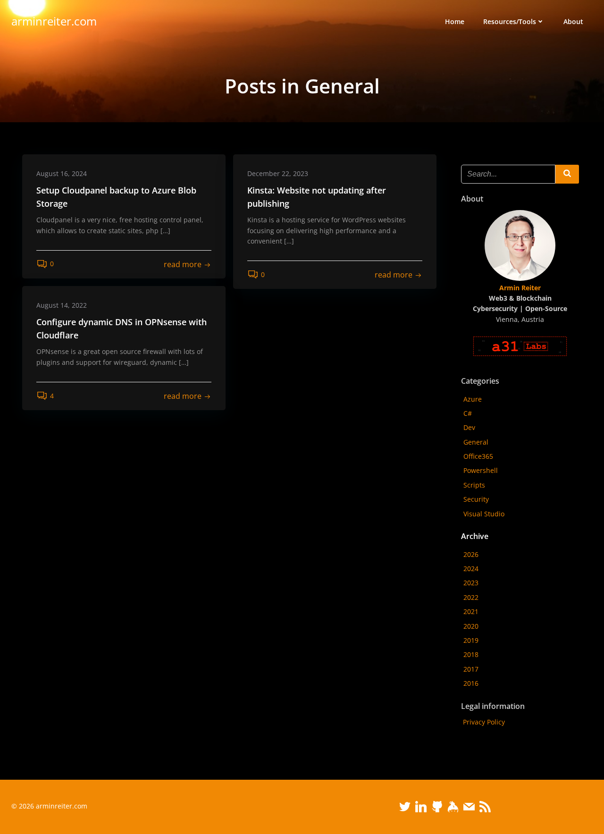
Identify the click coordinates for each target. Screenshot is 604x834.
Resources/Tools (509, 21)
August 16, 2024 (61, 173)
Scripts (474, 484)
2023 (470, 582)
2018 (470, 654)
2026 (470, 554)
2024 (470, 568)
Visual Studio (483, 513)
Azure (472, 399)
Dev (469, 427)
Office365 (478, 456)
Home (454, 21)
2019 (470, 640)
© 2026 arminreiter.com (49, 805)
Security (476, 499)
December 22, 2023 (277, 173)
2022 (470, 597)
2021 (470, 611)
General (475, 442)
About (573, 21)
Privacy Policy (484, 721)
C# (467, 413)
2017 (470, 669)
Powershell (480, 470)
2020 (470, 626)
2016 (470, 683)
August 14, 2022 (61, 305)
